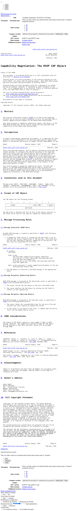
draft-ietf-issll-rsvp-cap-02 (8, 14)
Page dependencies (31, 504)
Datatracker (4, 449)
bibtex (26, 40)
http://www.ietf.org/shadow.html (18, 96)
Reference (12, 506)
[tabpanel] (39, 478)
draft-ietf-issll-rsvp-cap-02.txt (45, 49)
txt (23, 40)
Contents (11, 498)
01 (26, 27)
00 (26, 25)
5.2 (2, 275)
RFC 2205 (31, 352)
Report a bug (26, 44)
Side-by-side (59, 34)
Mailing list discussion (28, 42)
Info (4, 498)
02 (26, 28)
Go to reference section (10, 509)
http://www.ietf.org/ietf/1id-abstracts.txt (22, 94)
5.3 (2, 294)
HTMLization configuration (9, 500)
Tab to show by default (8, 496)
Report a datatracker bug (8, 491)
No (9, 494)
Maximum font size (6, 504)
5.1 (2, 227)
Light (6, 5)
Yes (4, 494)
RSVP (31, 117)
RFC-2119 (43, 187)
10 (2, 397)
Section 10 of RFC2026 (22, 77)
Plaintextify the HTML (26, 502)
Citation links (5, 507)
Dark (6, 7)
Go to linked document (27, 509)
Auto (6, 9)
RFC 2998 (33, 341)
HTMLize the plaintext (10, 502)
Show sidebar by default (8, 492)
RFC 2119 (13, 356)
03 (26, 30)
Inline (66, 34)
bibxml (30, 40)
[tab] (6, 459)
